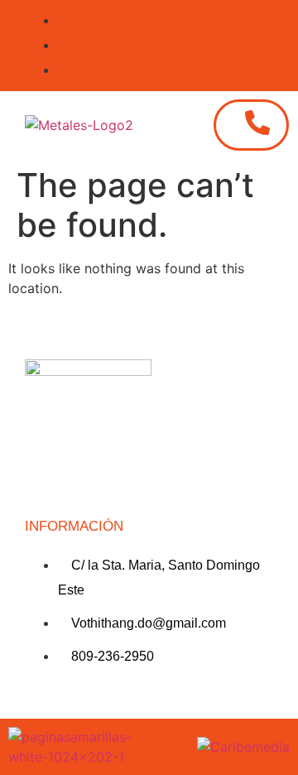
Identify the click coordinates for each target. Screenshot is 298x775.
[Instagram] (45, 474)
